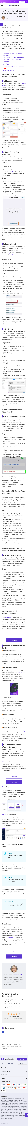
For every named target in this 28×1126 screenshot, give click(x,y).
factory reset (12, 254)
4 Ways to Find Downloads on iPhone (13, 1004)
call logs (20, 673)
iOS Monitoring (18, 974)
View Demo (14, 640)
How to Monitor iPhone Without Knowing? (13, 67)
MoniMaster (8, 617)
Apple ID (11, 172)
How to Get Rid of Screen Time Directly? (13, 57)
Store (23, 1059)
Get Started (22, 1)
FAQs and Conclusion (8, 70)
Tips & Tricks (10, 1045)
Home (4, 1045)
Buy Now (14, 635)
